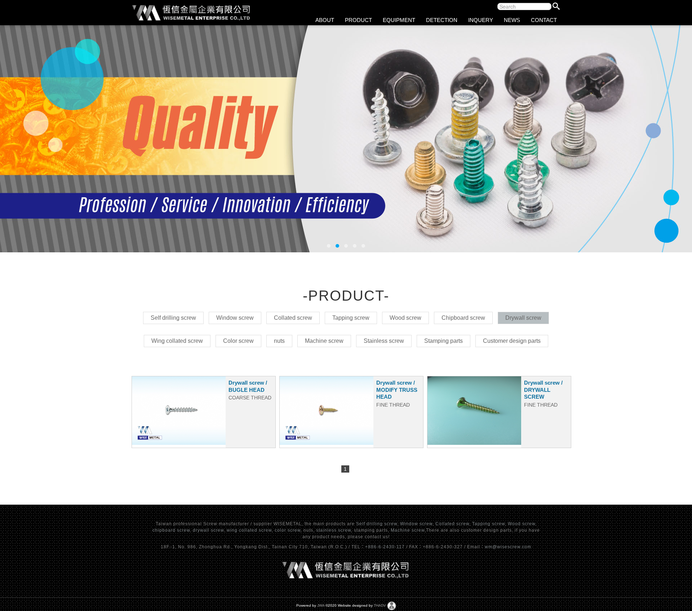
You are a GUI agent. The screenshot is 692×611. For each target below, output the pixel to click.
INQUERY (480, 20)
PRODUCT (358, 20)
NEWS (512, 20)
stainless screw (333, 530)
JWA (320, 605)
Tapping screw (488, 523)
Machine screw (408, 530)
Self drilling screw (376, 523)
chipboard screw (171, 530)
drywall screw (208, 530)
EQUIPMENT (399, 20)
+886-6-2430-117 (385, 546)
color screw (288, 530)
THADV (380, 605)
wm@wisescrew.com (508, 546)
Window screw (416, 523)
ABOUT (324, 20)
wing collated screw (249, 530)
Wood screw (521, 523)
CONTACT (544, 20)
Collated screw (452, 523)
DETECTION (441, 20)
